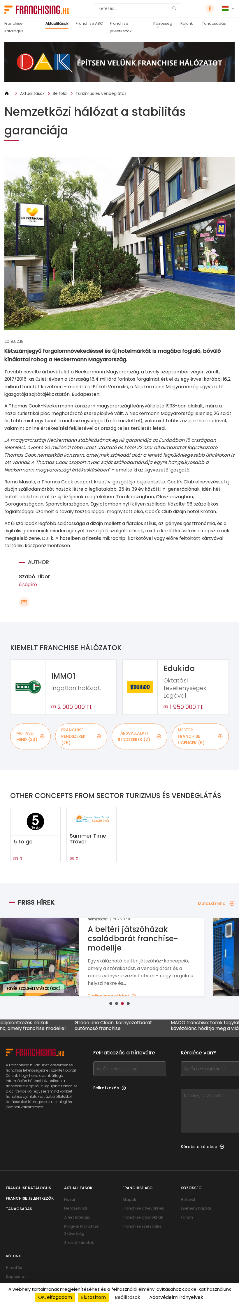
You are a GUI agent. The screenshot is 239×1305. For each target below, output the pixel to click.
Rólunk (186, 23)
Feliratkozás (106, 1088)
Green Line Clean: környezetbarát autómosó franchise (87, 1025)
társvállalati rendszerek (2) (134, 736)
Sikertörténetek (79, 1242)
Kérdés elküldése (199, 1147)
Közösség (162, 23)
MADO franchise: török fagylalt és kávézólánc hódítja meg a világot (183, 1025)
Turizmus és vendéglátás (100, 93)
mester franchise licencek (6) (191, 736)
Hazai (69, 1199)
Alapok (129, 1199)
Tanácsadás (214, 23)
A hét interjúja (77, 1217)
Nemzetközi (75, 1208)
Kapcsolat (16, 1276)
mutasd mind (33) (26, 736)
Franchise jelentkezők (121, 27)
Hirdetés (14, 1267)
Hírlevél (188, 1199)
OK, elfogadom (55, 1297)
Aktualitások (56, 23)
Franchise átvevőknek (143, 1208)
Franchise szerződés (141, 1226)
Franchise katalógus (13, 27)
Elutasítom (93, 1297)
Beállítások (127, 1297)
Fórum (187, 1217)
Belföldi (60, 93)
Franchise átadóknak (142, 1217)
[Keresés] (174, 9)
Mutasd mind (212, 903)
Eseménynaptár (196, 1208)
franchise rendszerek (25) (73, 736)
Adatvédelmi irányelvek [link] (176, 1297)
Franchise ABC (89, 23)
